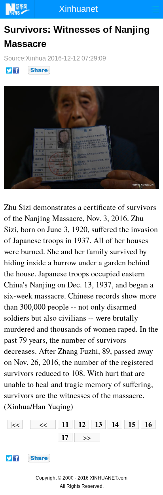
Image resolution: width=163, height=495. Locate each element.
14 (115, 424)
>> (87, 437)
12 (81, 424)
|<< (15, 424)
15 (131, 424)
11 (65, 424)
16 (148, 424)
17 (64, 437)
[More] (39, 70)
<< (43, 424)
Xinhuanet (78, 9)
